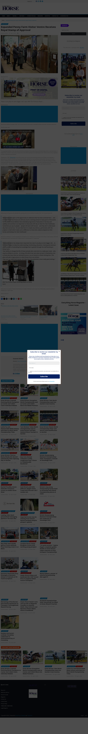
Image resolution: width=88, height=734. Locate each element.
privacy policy (52, 381)
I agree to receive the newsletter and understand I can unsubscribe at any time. (43, 372)
